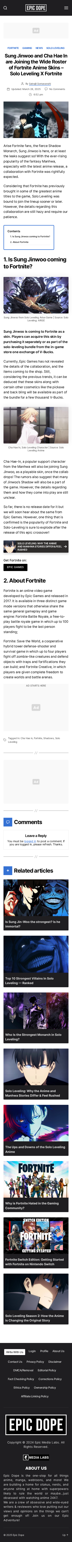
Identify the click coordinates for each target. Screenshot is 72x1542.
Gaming (27, 47)
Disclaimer (55, 1361)
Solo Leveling (55, 47)
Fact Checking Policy (21, 1379)
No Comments (57, 89)
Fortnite (13, 47)
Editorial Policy (47, 1370)
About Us (58, 1351)
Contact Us (15, 1361)
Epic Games (15, 567)
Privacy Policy (35, 1361)
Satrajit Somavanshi (40, 83)
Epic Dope (18, 1534)
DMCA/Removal (23, 1370)
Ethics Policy (22, 1387)
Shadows (48, 738)
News (39, 47)
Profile (44, 1351)
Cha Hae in (27, 738)
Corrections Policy (50, 1379)
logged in (30, 841)
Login (32, 1351)
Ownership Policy (45, 1387)
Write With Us (14, 1352)
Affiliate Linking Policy (34, 1396)
